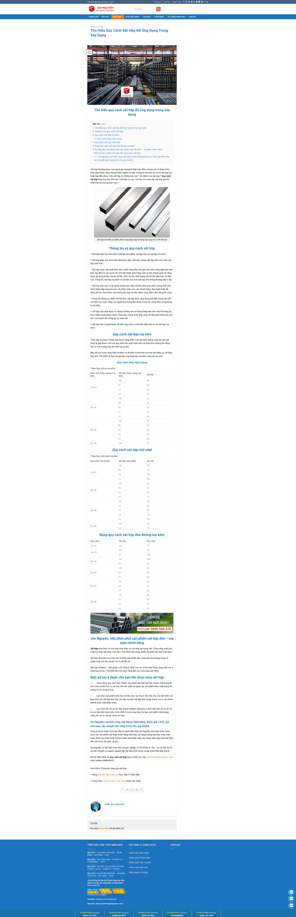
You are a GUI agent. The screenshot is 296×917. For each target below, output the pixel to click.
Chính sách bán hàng (139, 853)
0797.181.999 (93, 892)
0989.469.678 (118, 890)
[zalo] (291, 899)
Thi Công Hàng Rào (176, 17)
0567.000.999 (106, 892)
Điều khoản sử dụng (138, 872)
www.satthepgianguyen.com (159, 757)
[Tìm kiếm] (158, 9)
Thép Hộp (117, 17)
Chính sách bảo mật (138, 867)
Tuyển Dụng (176, 2)
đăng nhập (104, 828)
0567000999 (177, 915)
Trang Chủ (94, 17)
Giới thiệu (157, 2)
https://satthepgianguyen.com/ (109, 904)
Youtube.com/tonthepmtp (106, 899)
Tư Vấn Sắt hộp (96, 27)
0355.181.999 (119, 892)
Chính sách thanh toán (139, 857)
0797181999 (148, 915)
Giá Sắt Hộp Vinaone (108, 774)
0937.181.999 (89, 915)
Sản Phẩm (158, 17)
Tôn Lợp (104, 17)
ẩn (103, 124)
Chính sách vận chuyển (140, 862)
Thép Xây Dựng (132, 17)
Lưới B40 (146, 17)
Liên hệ (166, 2)
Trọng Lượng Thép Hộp (114, 781)
